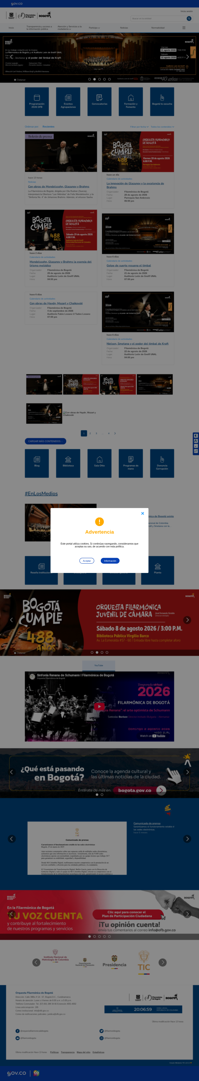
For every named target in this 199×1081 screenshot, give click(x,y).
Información (110, 560)
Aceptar (87, 560)
